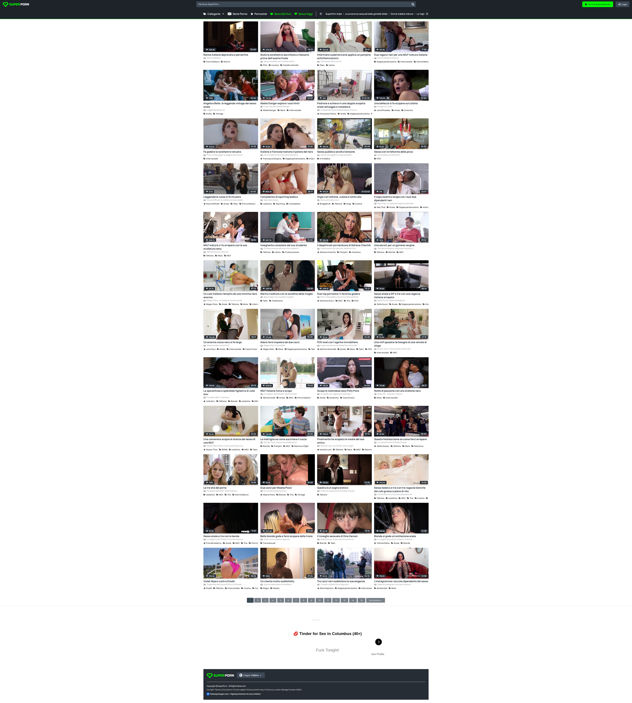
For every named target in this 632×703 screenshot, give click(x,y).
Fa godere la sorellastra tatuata (222, 151)
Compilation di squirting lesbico (279, 197)
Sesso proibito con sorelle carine (278, 61)
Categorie (214, 14)
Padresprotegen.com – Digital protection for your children (235, 694)
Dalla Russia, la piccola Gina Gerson (337, 539)
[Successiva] (427, 13)
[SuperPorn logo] (16, 4)
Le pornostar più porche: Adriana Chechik (339, 248)
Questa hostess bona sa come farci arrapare (400, 439)
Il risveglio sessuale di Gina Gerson (337, 536)
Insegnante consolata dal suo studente (283, 245)
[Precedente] (320, 13)
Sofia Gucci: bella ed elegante (391, 300)
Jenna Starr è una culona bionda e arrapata (396, 494)
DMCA (299, 689)
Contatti (210, 689)
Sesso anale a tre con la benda (221, 536)
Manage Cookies (288, 689)
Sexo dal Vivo (282, 14)
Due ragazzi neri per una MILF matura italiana (400, 54)
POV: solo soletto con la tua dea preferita (339, 297)
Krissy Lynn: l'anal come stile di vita (393, 349)
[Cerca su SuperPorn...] (413, 4)
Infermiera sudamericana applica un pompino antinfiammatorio (344, 56)
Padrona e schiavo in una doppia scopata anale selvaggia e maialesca (341, 105)
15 (361, 600)
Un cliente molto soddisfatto (277, 581)
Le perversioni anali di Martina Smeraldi (338, 345)
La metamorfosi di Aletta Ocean (392, 442)
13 (344, 600)
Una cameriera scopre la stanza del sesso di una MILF (229, 440)
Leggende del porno (215, 110)
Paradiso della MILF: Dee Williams (221, 491)
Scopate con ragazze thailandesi (335, 394)
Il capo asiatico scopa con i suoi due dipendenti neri (395, 198)
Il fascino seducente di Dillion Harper (337, 491)
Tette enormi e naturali (217, 252)
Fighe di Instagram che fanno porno (394, 584)
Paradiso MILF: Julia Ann (217, 397)
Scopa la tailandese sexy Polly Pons (338, 390)
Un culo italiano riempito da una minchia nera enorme (230, 295)
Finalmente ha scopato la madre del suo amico (340, 440)
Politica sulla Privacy (255, 689)
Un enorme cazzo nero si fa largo (222, 342)
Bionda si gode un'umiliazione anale (395, 536)
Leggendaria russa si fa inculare (222, 197)
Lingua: (251, 675)
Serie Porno (240, 14)
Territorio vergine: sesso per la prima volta (396, 248)
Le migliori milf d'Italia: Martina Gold (280, 394)
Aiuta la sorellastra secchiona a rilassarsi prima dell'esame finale (284, 56)
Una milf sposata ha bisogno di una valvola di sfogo (400, 343)
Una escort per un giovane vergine (394, 245)
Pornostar (260, 14)
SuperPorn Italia (334, 13)
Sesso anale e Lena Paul (217, 345)
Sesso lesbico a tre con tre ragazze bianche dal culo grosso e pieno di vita (399, 489)
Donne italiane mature (402, 13)
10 (319, 600)
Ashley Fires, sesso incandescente (280, 442)
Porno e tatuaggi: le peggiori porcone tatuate (225, 155)
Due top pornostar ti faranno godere (338, 294)
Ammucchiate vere (329, 200)
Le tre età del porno (214, 487)
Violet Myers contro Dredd (219, 581)
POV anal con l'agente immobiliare (337, 342)
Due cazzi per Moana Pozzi (276, 487)
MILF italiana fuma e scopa (276, 390)
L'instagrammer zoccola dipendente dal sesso (401, 581)
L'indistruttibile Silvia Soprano (334, 584)
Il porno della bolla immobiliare (277, 584)
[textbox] (303, 4)
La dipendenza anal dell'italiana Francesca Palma (339, 110)
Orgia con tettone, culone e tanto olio (339, 197)
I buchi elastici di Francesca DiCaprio (280, 155)
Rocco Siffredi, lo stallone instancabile (224, 200)
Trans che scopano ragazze (276, 539)
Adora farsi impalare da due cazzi (280, 342)
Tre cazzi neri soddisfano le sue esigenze (341, 581)
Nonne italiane (213, 58)
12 (336, 600)
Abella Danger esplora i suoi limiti (280, 103)
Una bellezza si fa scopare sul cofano (396, 103)
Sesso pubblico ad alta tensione (336, 151)
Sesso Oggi (305, 14)
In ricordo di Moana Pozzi (275, 491)
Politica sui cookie (272, 689)
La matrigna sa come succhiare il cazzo (283, 439)
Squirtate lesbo (270, 200)
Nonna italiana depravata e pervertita (225, 54)
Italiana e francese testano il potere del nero (286, 151)
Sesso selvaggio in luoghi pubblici (336, 155)
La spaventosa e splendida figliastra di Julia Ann (229, 392)
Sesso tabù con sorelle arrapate (278, 297)
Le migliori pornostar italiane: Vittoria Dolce (396, 539)
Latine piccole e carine (330, 61)
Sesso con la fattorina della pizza (393, 151)
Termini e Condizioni (223, 689)
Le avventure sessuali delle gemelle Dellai (366, 13)
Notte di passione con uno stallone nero (397, 390)
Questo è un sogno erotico (332, 487)
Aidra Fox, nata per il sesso (389, 394)
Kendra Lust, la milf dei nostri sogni (336, 446)
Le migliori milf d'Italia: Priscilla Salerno (224, 539)
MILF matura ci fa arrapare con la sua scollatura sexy (225, 246)
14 (353, 600)
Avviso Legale (239, 689)
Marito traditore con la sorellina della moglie (286, 294)
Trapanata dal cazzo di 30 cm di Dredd (223, 584)
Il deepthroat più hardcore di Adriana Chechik (344, 245)
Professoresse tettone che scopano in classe (282, 248)
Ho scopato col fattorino (388, 155)
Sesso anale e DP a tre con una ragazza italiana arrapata (397, 295)
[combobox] (306, 4)
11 (328, 600)
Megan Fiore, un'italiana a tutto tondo (224, 300)
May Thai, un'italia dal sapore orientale (395, 204)
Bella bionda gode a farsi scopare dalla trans (286, 536)
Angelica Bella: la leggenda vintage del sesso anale (229, 105)
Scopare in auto (384, 107)
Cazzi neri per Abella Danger (276, 107)
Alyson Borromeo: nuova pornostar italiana (225, 446)
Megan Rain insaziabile (274, 345)
